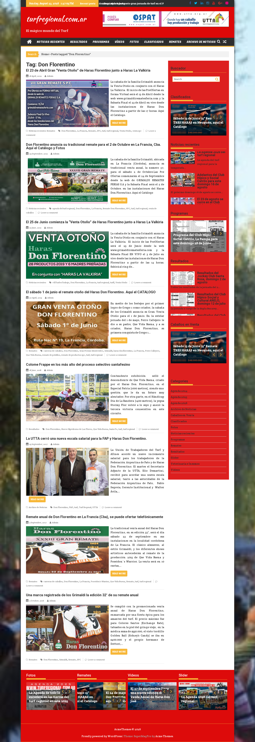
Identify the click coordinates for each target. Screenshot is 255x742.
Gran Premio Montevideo (91, 350)
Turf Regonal (85, 507)
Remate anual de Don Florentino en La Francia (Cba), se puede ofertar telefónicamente (94, 517)
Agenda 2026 (179, 403)
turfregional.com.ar (56, 18)
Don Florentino (68, 130)
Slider (175, 457)
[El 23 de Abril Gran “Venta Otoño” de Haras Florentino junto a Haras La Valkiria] (67, 81)
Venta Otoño (125, 130)
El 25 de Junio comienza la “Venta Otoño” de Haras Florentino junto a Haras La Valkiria (94, 222)
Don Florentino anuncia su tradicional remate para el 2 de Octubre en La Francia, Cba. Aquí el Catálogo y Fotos (93, 146)
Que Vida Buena (33, 355)
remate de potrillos (51, 355)
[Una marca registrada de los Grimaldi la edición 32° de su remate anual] (67, 606)
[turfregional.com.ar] (29, 41)
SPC (99, 130)
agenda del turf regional (63, 208)
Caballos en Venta (185, 324)
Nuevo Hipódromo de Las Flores (76, 429)
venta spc (137, 130)
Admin (50, 76)
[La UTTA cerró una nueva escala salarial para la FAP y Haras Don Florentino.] (67, 450)
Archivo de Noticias (201, 42)
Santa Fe (113, 429)
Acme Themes (164, 736)
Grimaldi (108, 350)
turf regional (112, 130)
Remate (92, 130)
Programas (101, 42)
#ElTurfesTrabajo (60, 282)
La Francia (82, 130)
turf (103, 130)
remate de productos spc (73, 355)
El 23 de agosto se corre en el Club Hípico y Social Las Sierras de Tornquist (145, 3)
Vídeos (119, 42)
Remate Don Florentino (114, 208)
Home (45, 54)
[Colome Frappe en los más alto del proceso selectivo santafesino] (67, 375)
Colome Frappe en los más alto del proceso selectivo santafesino (78, 364)
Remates (175, 42)
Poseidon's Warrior (100, 581)
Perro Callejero (152, 350)
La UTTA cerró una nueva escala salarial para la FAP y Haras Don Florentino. (86, 438)
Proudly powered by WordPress (102, 736)
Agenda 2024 (179, 391)
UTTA (95, 507)
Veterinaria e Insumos (185, 463)
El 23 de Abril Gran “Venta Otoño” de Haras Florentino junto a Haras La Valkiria (88, 70)
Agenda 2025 (179, 397)
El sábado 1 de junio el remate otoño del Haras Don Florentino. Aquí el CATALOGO (91, 292)
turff (112, 282)
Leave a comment (49, 212)
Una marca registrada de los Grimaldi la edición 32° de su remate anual (82, 595)
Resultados (78, 42)
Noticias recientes (51, 42)
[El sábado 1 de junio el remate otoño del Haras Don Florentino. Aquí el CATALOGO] (67, 303)
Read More (119, 122)
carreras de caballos (53, 350)
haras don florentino (123, 350)
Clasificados (154, 42)
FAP (71, 507)
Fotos (134, 42)
